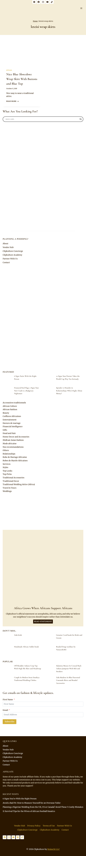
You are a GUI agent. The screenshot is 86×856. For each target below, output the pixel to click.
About (5, 243)
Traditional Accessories (13, 477)
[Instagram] (43, 2)
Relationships (9, 454)
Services (6, 464)
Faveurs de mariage (11, 423)
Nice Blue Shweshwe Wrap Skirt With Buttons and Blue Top (21, 79)
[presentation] (22, 53)
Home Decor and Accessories (16, 437)
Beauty (6, 413)
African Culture (10, 406)
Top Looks (7, 471)
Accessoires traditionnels (14, 402)
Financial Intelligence (13, 426)
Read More (12, 101)
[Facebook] (39, 2)
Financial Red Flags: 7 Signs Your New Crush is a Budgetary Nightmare (26, 391)
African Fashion (10, 409)
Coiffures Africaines (12, 416)
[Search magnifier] (80, 119)
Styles (9, 70)
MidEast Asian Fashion (13, 440)
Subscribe (9, 721)
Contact (6, 262)
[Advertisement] (43, 511)
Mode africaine (9, 443)
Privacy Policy (33, 825)
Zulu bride (18, 635)
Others (6, 450)
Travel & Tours (9, 488)
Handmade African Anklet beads (26, 647)
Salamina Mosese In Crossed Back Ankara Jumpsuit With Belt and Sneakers (68, 669)
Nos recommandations (13, 447)
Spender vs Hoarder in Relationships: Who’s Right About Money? (69, 391)
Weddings (7, 491)
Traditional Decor (11, 481)
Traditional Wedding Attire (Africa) (19, 484)
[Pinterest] (34, 2)
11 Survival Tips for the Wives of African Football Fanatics (29, 811)
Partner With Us (10, 258)
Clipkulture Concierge (13, 251)
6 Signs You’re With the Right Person (20, 798)
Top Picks (7, 474)
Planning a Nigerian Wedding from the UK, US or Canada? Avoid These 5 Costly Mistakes (43, 807)
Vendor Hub (8, 247)
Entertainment (9, 419)
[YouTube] (47, 2)
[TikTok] (52, 2)
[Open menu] (81, 8)
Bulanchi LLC (53, 849)
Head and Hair (9, 433)
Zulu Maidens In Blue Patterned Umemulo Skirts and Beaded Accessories (68, 680)
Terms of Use (49, 825)
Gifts (5, 430)
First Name (8, 699)
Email (5, 710)
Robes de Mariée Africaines (15, 460)
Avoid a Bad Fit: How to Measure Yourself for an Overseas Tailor (32, 803)
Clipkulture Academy (12, 255)
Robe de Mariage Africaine (15, 457)
